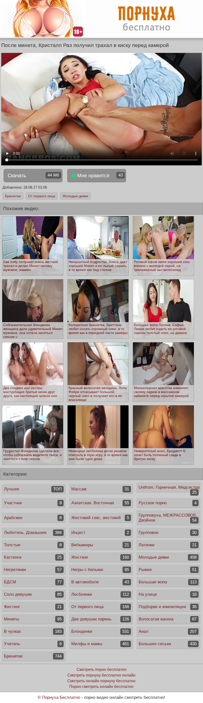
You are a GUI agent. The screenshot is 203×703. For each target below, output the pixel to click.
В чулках (33, 631)
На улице (167, 594)
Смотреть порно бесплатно (101, 669)
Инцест (100, 532)
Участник (33, 503)
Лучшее (33, 489)
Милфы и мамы (100, 643)
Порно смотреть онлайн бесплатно (101, 686)
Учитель (33, 643)
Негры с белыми (100, 569)
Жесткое (100, 557)
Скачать (33, 175)
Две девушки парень (100, 619)
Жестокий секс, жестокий (100, 517)
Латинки (167, 545)
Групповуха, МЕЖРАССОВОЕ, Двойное (168, 518)
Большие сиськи (167, 643)
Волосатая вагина (167, 619)
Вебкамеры (100, 545)
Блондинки (100, 631)
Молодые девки (75, 196)
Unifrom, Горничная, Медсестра (169, 488)
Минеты (33, 619)
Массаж (100, 489)
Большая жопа (167, 582)
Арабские (33, 517)
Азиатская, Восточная (100, 503)
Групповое (167, 532)
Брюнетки (13, 196)
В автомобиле (100, 582)
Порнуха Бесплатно (61, 697)
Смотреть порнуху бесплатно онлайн (101, 675)
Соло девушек (33, 594)
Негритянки (33, 569)
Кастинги (33, 557)
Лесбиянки (100, 594)
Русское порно (167, 503)
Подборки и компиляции (167, 606)
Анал (167, 631)
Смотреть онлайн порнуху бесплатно (101, 681)
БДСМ (33, 582)
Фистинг (33, 606)
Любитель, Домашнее (33, 532)
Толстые (33, 545)
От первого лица (41, 196)
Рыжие (167, 569)
